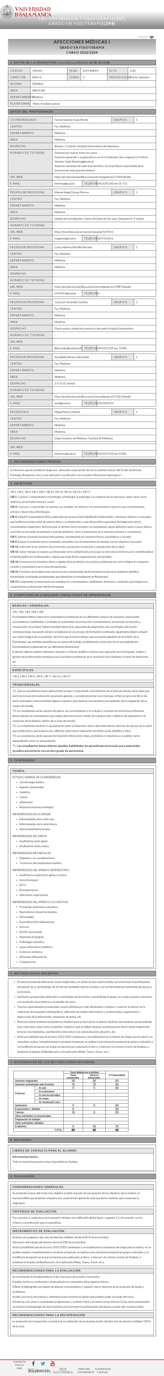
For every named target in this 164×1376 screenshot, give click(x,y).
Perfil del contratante (84, 1370)
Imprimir (143, 36)
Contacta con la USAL (19, 1363)
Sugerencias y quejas (102, 1370)
